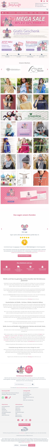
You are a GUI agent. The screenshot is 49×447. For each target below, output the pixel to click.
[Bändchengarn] (24, 102)
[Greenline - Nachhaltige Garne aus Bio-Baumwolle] (24, 115)
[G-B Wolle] (13, 69)
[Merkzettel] (41, 1)
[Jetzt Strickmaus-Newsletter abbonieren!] (24, 129)
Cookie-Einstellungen (19, 406)
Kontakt (3, 408)
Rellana (21, 335)
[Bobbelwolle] (40, 145)
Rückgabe (4, 413)
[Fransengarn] (8, 161)
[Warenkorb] (47, 1)
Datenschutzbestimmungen (22, 387)
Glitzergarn (13, 337)
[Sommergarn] (8, 85)
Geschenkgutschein (6, 406)
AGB (16, 413)
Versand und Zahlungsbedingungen (6, 411)
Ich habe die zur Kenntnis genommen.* (25, 387)
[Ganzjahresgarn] (24, 85)
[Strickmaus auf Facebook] (18, 420)
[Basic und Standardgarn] (8, 145)
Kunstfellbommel (31, 341)
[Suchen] (47, 9)
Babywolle (7, 335)
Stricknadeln (6, 340)
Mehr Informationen (26, 442)
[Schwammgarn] (8, 178)
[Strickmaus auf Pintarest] (30, 420)
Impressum (17, 408)
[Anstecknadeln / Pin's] (40, 178)
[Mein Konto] (44, 1)
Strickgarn (40, 334)
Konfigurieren (32, 445)
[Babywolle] (8, 129)
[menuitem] (41, 1)
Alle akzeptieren (23, 445)
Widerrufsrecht (18, 415)
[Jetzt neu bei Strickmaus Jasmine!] (12, 46)
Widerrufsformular (5, 415)
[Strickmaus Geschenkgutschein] (24, 195)
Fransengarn (5, 337)
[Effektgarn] (8, 102)
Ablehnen (16, 445)
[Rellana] (35, 69)
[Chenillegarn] (24, 145)
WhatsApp (30, 271)
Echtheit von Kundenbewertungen (19, 411)
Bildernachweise (18, 416)
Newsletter (4, 409)
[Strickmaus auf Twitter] (22, 420)
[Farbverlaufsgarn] (40, 85)
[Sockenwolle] (40, 129)
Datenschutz (17, 409)
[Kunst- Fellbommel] (24, 161)
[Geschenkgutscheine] (36, 46)
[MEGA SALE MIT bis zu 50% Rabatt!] (24, 20)
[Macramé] (24, 178)
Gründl (15, 335)
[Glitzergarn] (40, 102)
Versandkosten (21, 432)
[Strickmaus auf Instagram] (26, 420)
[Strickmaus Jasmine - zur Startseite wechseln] (11, 4)
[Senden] (33, 384)
